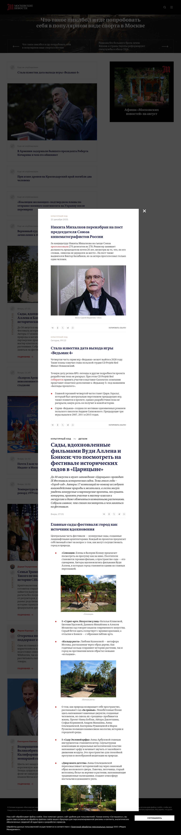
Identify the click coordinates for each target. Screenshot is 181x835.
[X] (63, 328)
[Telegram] (68, 328)
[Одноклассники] (57, 328)
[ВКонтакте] (52, 328)
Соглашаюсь (154, 818)
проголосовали (60, 247)
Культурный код (59, 216)
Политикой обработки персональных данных (92, 826)
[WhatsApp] (73, 328)
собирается (57, 380)
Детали (82, 439)
